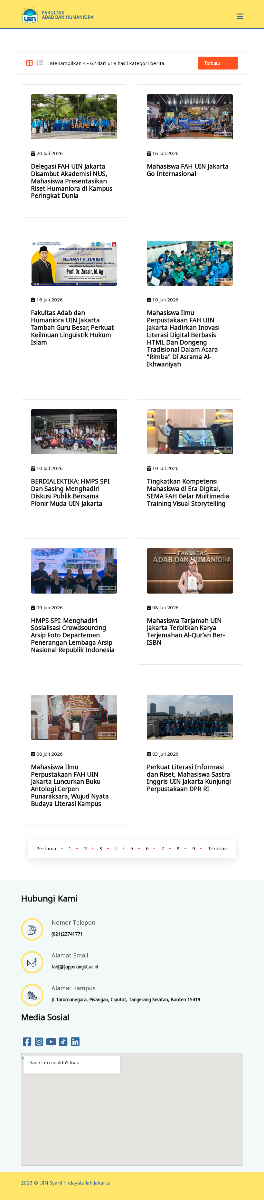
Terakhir (218, 848)
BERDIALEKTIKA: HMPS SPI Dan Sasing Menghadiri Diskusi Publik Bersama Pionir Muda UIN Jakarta (70, 492)
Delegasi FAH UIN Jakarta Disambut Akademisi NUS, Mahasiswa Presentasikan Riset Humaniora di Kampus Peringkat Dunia (71, 181)
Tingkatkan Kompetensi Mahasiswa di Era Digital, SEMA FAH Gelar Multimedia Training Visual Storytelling (188, 492)
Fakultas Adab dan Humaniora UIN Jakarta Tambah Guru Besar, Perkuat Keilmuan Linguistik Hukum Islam (72, 327)
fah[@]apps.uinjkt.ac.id (75, 967)
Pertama (46, 848)
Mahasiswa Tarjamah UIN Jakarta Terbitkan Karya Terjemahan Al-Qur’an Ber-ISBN (186, 631)
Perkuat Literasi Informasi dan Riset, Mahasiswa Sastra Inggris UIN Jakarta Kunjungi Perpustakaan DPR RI (189, 778)
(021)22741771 (67, 934)
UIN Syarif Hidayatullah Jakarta (74, 1182)
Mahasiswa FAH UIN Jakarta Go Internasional (188, 170)
